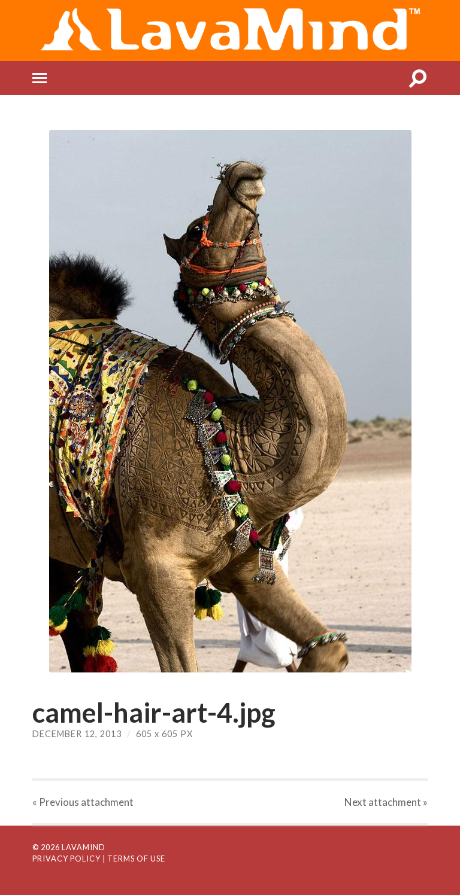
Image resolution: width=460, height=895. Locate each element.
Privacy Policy (66, 858)
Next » (386, 802)
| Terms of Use (133, 858)
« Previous (83, 802)
